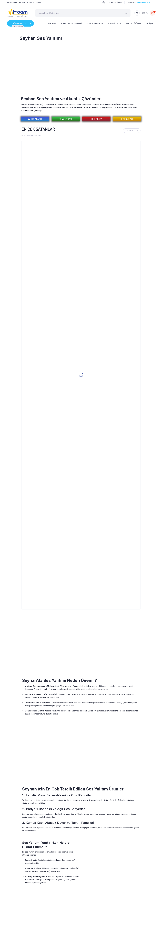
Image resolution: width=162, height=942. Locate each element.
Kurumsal (30, 2)
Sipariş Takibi (12, 2)
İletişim (38, 2)
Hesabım (22, 2)
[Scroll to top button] (156, 936)
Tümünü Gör (130, 130)
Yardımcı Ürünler (133, 23)
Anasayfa (52, 23)
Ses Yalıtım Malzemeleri (71, 23)
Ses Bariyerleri (114, 23)
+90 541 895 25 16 (143, 2)
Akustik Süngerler (94, 23)
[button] (66, 119)
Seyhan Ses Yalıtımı (41, 38)
